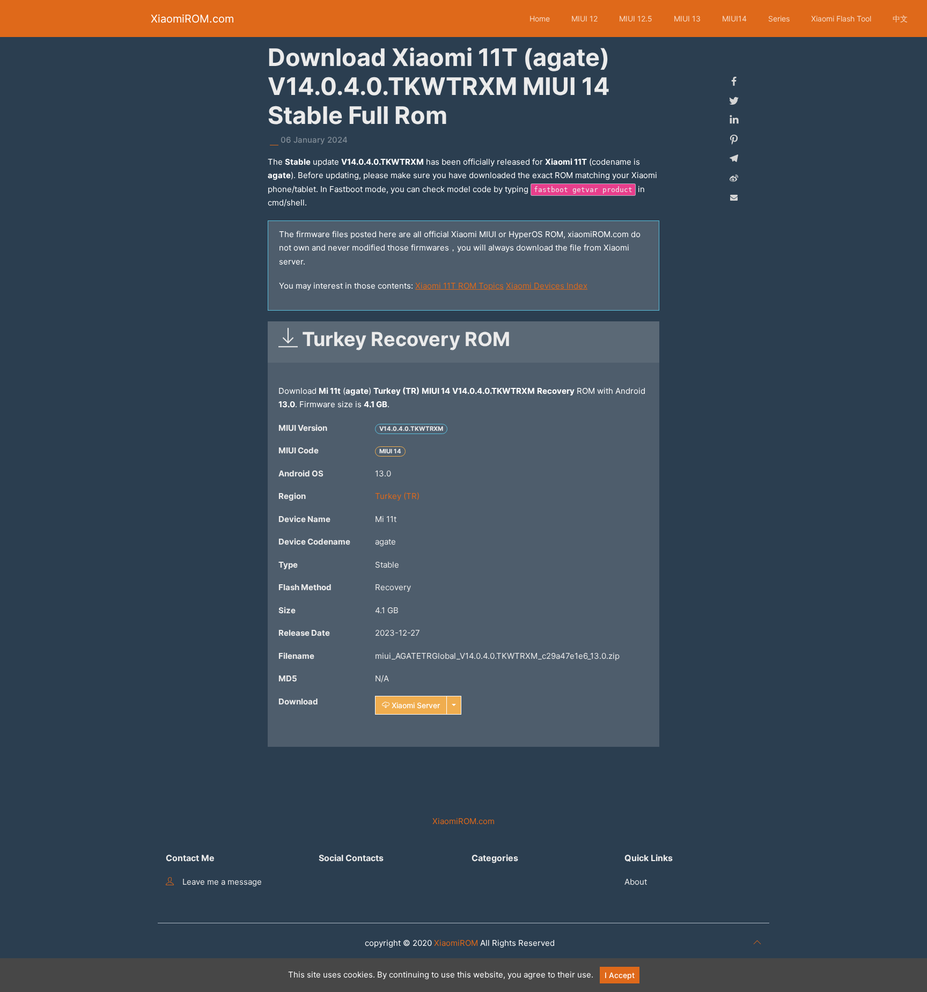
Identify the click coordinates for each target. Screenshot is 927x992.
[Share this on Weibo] (733, 178)
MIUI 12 (584, 18)
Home (539, 18)
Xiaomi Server (414, 705)
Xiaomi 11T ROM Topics (459, 286)
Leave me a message (222, 882)
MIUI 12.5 (635, 18)
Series (779, 18)
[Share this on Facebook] (733, 81)
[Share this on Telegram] (733, 158)
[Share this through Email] (733, 197)
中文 (900, 18)
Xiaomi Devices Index (546, 286)
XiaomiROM (456, 943)
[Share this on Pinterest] (733, 139)
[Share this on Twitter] (733, 101)
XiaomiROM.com (192, 18)
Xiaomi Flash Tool (841, 18)
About (635, 882)
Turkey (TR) (397, 496)
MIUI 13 (687, 18)
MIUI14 (734, 18)
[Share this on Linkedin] (733, 120)
